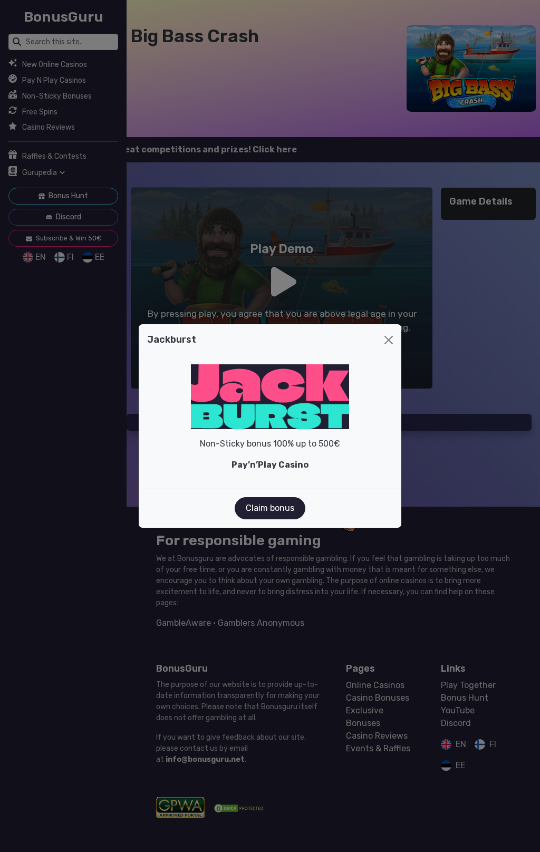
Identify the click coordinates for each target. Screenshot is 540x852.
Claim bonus (270, 508)
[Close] (388, 340)
